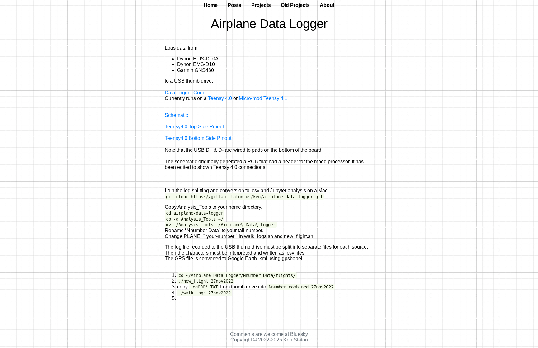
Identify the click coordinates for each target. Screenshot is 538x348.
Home (211, 5)
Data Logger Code (185, 92)
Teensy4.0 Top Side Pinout (194, 126)
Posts (234, 5)
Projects (261, 5)
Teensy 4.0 (220, 98)
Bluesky (299, 334)
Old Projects (295, 5)
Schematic (176, 115)
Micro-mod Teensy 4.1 (263, 98)
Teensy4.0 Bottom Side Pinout (198, 138)
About (327, 5)
